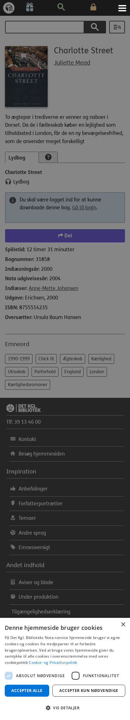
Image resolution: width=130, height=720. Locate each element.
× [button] (123, 624)
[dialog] (65, 669)
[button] (65, 708)
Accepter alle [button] (26, 690)
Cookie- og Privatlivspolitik (53, 662)
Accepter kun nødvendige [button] (88, 690)
